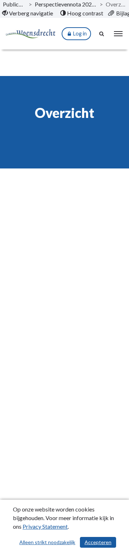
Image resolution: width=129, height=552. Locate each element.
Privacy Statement (45, 526)
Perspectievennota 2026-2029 (66, 4)
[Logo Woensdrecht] (30, 34)
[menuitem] (27, 13)
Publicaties (14, 4)
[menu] (118, 34)
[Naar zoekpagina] (102, 33)
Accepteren (98, 542)
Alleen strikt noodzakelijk (47, 542)
